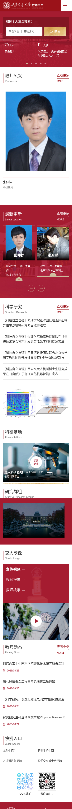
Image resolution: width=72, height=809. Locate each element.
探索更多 (36, 462)
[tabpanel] (19, 48)
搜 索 (57, 31)
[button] (31, 288)
